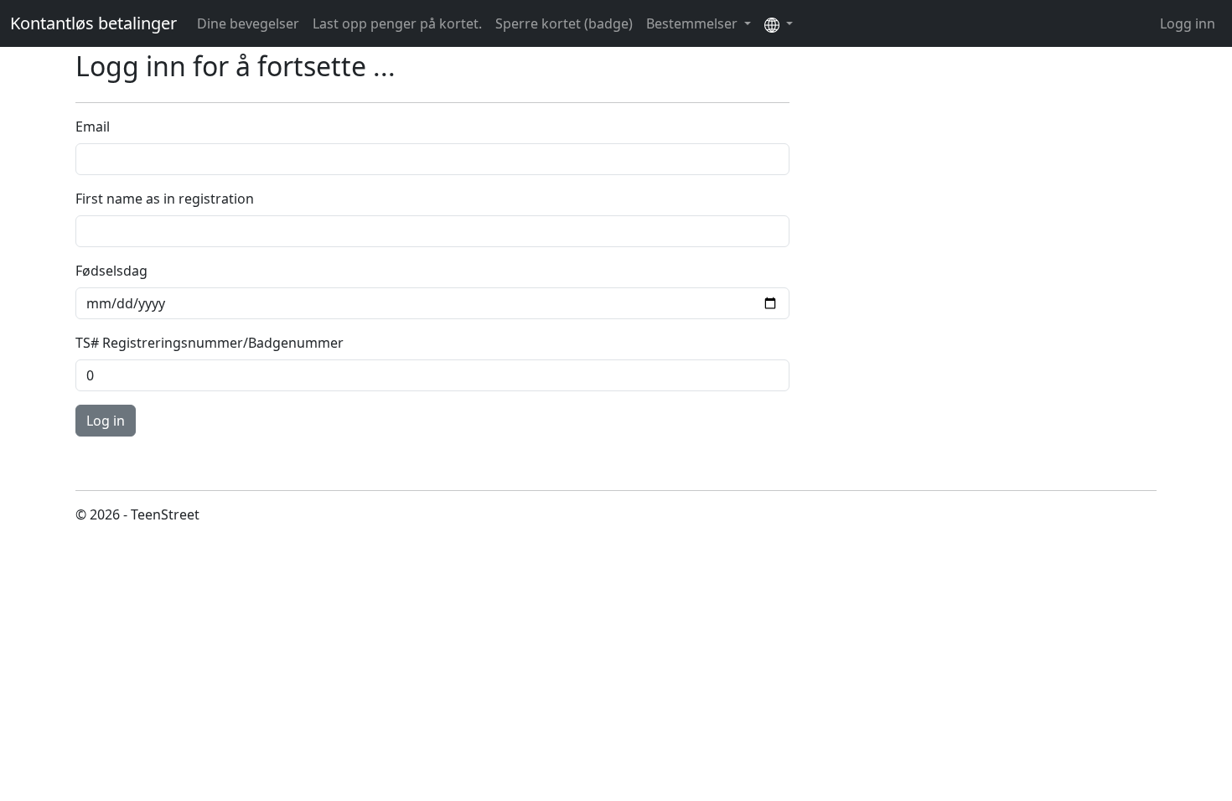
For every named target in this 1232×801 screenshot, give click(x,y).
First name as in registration (164, 198)
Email (92, 126)
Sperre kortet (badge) (564, 23)
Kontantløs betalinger (93, 23)
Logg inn (1187, 23)
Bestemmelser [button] (693, 23)
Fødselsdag (111, 270)
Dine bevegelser (248, 23)
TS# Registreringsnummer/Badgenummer (209, 342)
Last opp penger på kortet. (397, 23)
